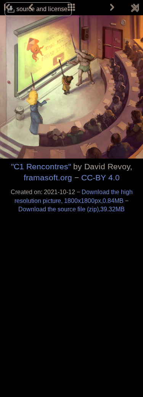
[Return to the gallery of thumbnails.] (134, 9)
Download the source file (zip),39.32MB (71, 209)
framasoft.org (48, 177)
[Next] (112, 7)
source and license (41, 9)
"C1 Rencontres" (41, 166)
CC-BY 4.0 (100, 177)
